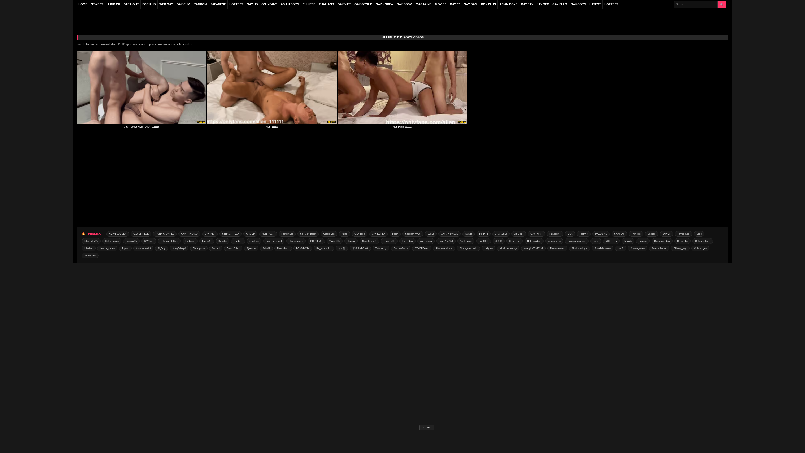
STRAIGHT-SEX (230, 234)
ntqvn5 (628, 241)
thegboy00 (389, 241)
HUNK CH (113, 4)
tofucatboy (381, 248)
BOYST (666, 234)
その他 (341, 248)
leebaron (190, 241)
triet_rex (636, 234)
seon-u (216, 248)
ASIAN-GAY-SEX (117, 234)
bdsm (395, 234)
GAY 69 (455, 4)
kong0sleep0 (179, 248)
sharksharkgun (579, 248)
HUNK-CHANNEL (165, 234)
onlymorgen (700, 248)
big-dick (483, 234)
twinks (468, 234)
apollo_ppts (466, 241)
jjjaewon (251, 248)
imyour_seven (107, 248)
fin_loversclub (323, 248)
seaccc (652, 234)
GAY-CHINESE (141, 234)
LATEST (595, 4)
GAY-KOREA (378, 234)
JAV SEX (543, 4)
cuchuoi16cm (401, 248)
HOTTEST (236, 4)
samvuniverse (659, 248)
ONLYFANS (269, 4)
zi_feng (161, 248)
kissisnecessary (508, 248)
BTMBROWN (421, 248)
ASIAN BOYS (508, 4)
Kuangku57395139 (533, 248)
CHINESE (309, 4)
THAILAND (326, 4)
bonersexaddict (274, 241)
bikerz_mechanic (468, 248)
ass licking (426, 241)
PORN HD (149, 4)
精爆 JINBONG (360, 248)
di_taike (222, 241)
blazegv (351, 241)
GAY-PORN (536, 234)
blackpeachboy (662, 241)
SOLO (498, 241)
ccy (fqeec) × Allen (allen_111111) (141, 126)
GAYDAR (148, 241)
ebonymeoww (296, 241)
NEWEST (97, 4)
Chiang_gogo (680, 248)
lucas (431, 234)
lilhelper (88, 248)
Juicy (596, 241)
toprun (125, 248)
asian (344, 234)
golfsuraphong (702, 241)
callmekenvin (112, 241)
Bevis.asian (501, 234)
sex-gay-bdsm (308, 234)
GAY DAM (470, 4)
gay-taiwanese (603, 248)
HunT (620, 248)
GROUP (250, 234)
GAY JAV (527, 4)
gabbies (238, 241)
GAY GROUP (363, 4)
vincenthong (554, 241)
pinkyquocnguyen (577, 241)
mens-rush (283, 248)
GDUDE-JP (316, 241)
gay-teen (359, 234)
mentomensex (557, 248)
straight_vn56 (369, 241)
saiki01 (266, 248)
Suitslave (254, 241)
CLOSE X (427, 427)
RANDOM (200, 4)
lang (699, 234)
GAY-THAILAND (189, 234)
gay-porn (578, 4)
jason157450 (446, 241)
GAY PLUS (559, 4)
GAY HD (252, 4)
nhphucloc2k (91, 241)
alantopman (199, 248)
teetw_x (583, 234)
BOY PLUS (488, 4)
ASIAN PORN (290, 4)
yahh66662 (90, 255)
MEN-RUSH (268, 234)
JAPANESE (218, 4)
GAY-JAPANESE (449, 234)
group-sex (329, 234)
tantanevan (683, 234)
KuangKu (206, 241)
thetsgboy (407, 241)
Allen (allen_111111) (402, 126)
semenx (643, 241)
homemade (287, 234)
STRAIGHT (131, 4)
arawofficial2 (233, 248)
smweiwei (619, 234)
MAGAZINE (423, 4)
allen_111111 (272, 126)
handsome (555, 234)
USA (570, 234)
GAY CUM (183, 4)
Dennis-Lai (682, 241)
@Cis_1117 (611, 241)
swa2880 (483, 241)
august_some (638, 248)
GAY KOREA (384, 4)
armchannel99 (143, 248)
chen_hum (514, 241)
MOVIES (440, 4)
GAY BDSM (404, 4)
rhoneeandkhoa (444, 248)
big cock (518, 234)
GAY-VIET (210, 234)
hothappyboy (534, 241)
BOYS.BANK (302, 248)
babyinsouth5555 (169, 241)
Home (82, 4)
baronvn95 (131, 241)
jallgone (488, 248)
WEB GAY (166, 4)
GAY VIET (344, 4)
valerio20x (334, 241)
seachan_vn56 (413, 234)
